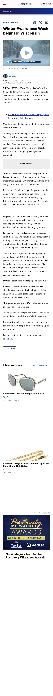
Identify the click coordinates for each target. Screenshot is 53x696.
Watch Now (45, 4)
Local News (10, 22)
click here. (8, 338)
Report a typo (10, 348)
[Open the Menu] (4, 4)
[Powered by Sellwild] (46, 513)
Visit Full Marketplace (41, 365)
